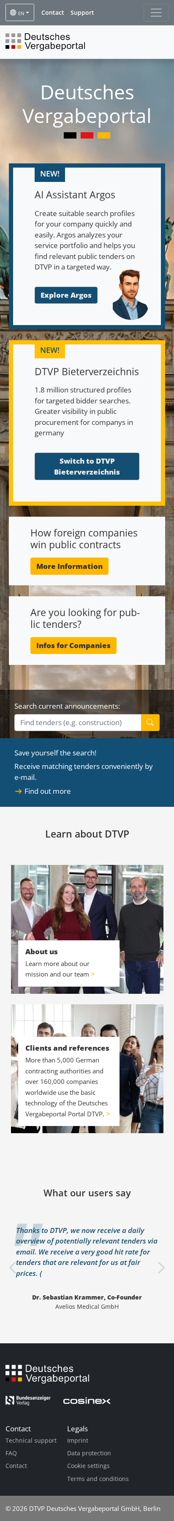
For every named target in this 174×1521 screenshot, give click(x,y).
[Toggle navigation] (156, 12)
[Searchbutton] (150, 722)
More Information (69, 566)
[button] (52, 12)
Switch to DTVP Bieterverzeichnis (87, 466)
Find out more (47, 791)
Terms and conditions (98, 1479)
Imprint (77, 1440)
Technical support (31, 1440)
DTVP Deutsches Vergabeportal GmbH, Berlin (94, 1508)
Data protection (89, 1453)
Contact (16, 1466)
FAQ (11, 1453)
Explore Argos (66, 295)
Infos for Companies (73, 645)
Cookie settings (88, 1466)
